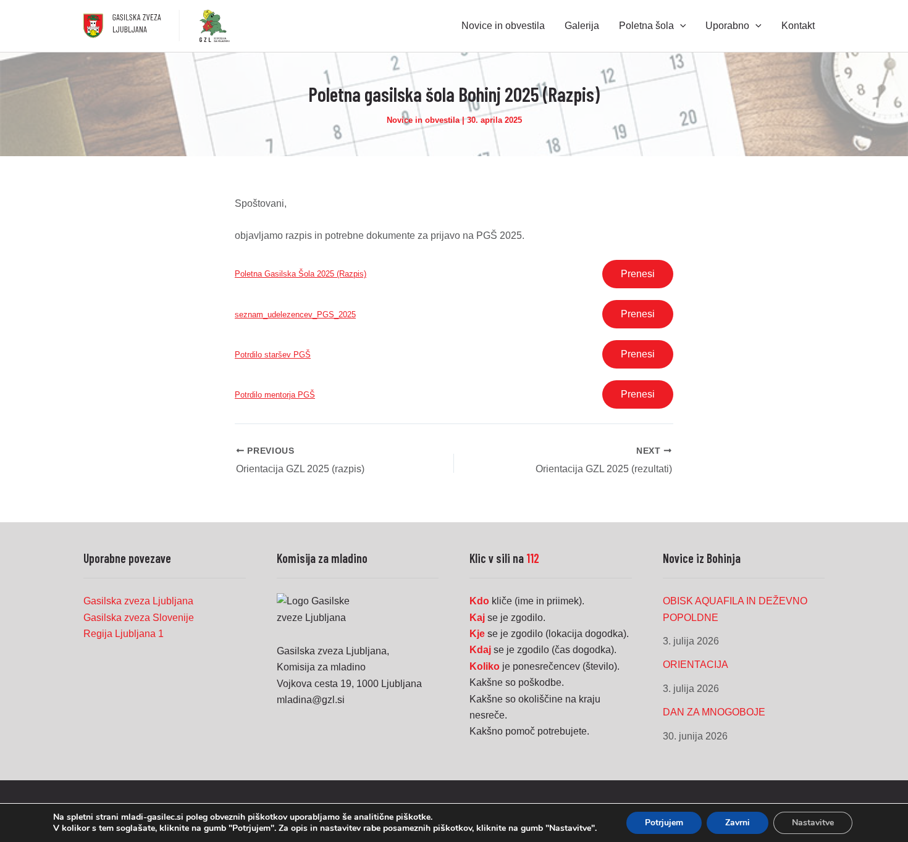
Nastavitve (813, 822)
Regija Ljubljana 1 (123, 633)
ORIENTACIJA (695, 664)
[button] (680, 26)
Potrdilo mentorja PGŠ (275, 394)
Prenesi (638, 274)
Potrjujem (664, 822)
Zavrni (737, 822)
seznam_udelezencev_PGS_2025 (295, 314)
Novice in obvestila (423, 120)
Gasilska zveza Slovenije (138, 617)
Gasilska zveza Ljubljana (138, 601)
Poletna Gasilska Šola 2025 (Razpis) (300, 273)
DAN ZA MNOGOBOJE (714, 712)
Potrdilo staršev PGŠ (273, 354)
